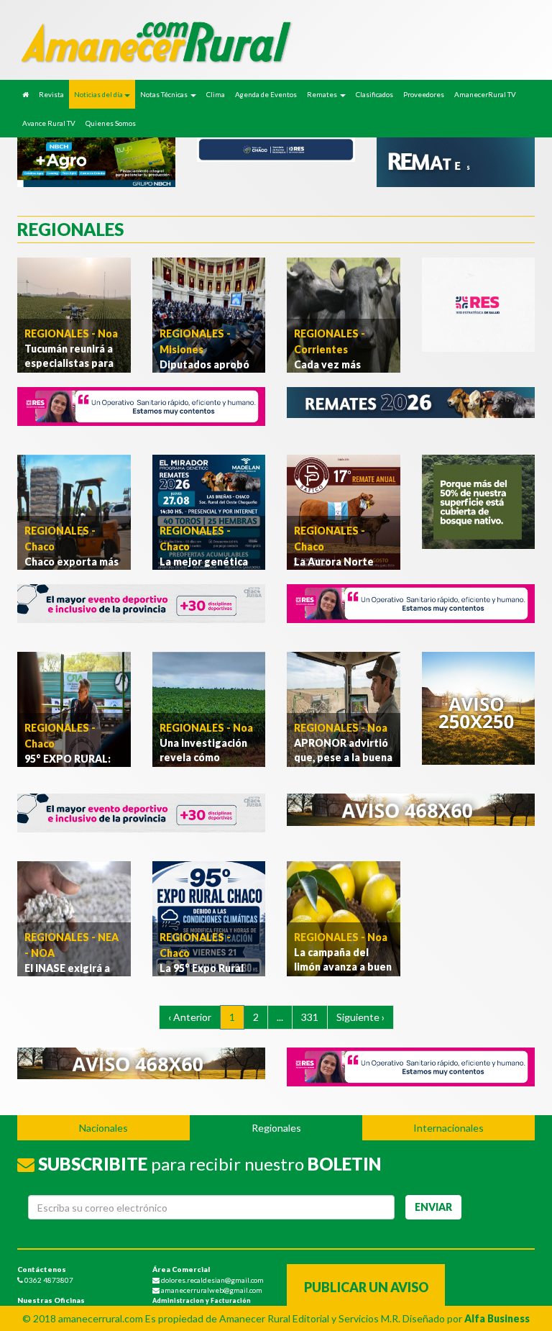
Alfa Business (497, 1318)
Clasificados (374, 94)
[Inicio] (25, 94)
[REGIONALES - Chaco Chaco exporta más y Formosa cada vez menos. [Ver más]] (74, 511)
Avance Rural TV (48, 123)
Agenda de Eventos (266, 94)
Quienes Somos (111, 123)
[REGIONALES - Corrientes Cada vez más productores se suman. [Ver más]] (343, 314)
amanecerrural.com (100, 1318)
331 (309, 1017)
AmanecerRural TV (485, 94)
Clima (215, 94)
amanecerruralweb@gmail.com (211, 1290)
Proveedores (423, 94)
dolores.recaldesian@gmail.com (212, 1280)
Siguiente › (360, 1017)
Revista (51, 94)
